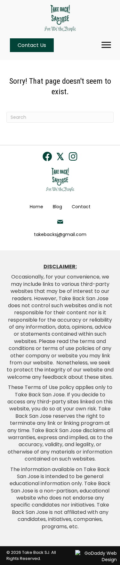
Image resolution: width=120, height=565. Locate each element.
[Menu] (106, 45)
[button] (47, 156)
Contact (81, 206)
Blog (57, 206)
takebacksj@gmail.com (60, 234)
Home (36, 206)
